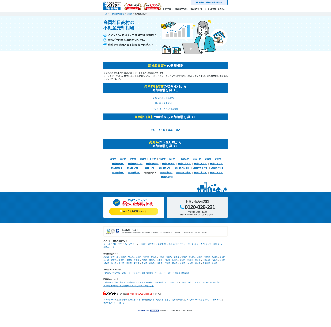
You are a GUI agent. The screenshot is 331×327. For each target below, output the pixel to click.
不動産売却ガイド (196, 9)
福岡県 (159, 263)
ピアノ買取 (189, 300)
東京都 (106, 257)
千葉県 (123, 257)
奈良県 (197, 260)
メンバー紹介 (192, 244)
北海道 (161, 257)
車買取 (174, 300)
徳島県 (152, 263)
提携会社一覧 (108, 247)
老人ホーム (217, 300)
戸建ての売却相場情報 (163, 98)
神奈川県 (114, 257)
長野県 (129, 260)
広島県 (214, 260)
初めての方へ (168, 9)
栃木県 (146, 257)
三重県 (159, 260)
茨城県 (138, 257)
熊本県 (182, 263)
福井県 (113, 260)
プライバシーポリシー (127, 244)
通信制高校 (107, 303)
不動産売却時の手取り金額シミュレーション (121, 273)
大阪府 (167, 260)
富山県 (222, 257)
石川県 (106, 260)
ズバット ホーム (110, 300)
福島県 (207, 257)
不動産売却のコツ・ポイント (166, 282)
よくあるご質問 (210, 9)
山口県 (121, 263)
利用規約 (142, 244)
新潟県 (214, 257)
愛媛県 (136, 263)
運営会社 (151, 244)
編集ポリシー (223, 9)
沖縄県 (214, 263)
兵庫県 (175, 260)
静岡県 (144, 260)
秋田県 (192, 257)
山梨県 (121, 260)
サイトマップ (205, 244)
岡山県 (222, 260)
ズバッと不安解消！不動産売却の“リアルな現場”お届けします (128, 286)
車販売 (181, 300)
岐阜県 (152, 260)
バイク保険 (141, 300)
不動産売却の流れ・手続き (114, 282)
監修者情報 (162, 244)
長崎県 (175, 263)
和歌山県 (206, 260)
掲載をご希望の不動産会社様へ (210, 2)
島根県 (113, 263)
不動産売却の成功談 (181, 273)
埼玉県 (131, 257)
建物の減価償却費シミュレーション (156, 273)
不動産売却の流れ (181, 9)
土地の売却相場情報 (162, 103)
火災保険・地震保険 (155, 300)
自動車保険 (122, 300)
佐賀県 (167, 263)
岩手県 (176, 257)
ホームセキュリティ (203, 300)
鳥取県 (106, 263)
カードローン (119, 303)
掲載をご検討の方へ (177, 244)
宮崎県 (197, 263)
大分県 (190, 263)
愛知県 (136, 260)
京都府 (190, 260)
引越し (167, 300)
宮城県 (184, 257)
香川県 (129, 263)
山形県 (199, 257)
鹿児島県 (206, 263)
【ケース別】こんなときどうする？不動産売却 (200, 282)
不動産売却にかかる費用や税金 (140, 282)
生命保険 (132, 300)
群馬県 (153, 257)
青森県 (169, 257)
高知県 (144, 263)
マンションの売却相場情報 (165, 109)
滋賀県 (182, 260)
